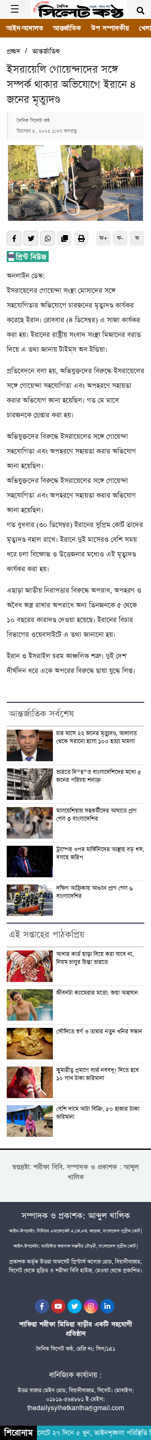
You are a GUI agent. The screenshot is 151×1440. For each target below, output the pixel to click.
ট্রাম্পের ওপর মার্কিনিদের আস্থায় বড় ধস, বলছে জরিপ (100, 853)
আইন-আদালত (24, 28)
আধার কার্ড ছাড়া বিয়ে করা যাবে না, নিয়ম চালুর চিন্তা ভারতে (95, 958)
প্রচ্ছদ (13, 51)
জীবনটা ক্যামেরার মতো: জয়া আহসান (97, 993)
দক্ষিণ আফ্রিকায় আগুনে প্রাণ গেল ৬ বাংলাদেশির (94, 892)
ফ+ (103, 238)
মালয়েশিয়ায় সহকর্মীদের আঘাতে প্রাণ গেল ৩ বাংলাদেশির (96, 815)
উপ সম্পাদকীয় (110, 28)
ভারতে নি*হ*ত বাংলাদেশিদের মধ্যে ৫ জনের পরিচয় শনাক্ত (98, 776)
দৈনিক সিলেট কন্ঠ (33, 120)
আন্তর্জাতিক (67, 28)
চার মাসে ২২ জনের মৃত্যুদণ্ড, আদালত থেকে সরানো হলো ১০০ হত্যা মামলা (96, 737)
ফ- (120, 238)
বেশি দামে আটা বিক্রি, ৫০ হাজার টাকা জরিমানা (97, 1113)
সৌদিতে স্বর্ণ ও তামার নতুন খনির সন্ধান (99, 1032)
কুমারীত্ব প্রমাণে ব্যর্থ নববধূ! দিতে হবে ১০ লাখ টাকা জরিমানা (97, 1074)
